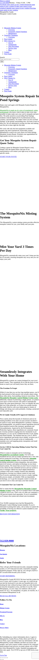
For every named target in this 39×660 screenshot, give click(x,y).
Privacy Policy (4, 627)
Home (2, 604)
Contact (2, 624)
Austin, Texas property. (8, 510)
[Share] (3, 657)
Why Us (2, 616)
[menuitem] (12, 28)
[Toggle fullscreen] (5, 657)
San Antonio (3, 554)
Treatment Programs (6, 612)
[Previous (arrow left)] (1, 659)
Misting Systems (4, 608)
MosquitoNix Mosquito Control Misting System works (19, 398)
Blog (1, 619)
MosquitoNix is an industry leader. (12, 455)
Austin (2, 558)
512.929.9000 (4, 3)
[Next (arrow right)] (3, 659)
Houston (2, 550)
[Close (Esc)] (1, 657)
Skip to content (5, 1)
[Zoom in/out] (7, 657)
